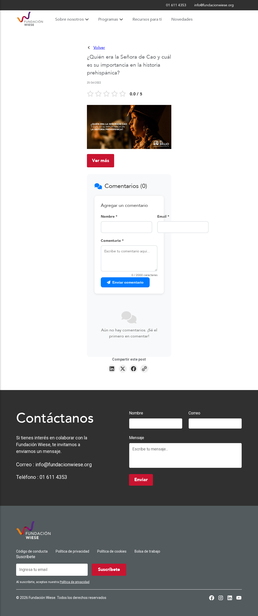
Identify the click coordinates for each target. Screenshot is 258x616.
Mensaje (136, 437)
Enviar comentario (128, 282)
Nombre (136, 413)
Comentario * (112, 240)
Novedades (181, 19)
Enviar (141, 480)
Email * (163, 216)
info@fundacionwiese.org (63, 464)
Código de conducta (32, 551)
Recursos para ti (147, 19)
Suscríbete (25, 556)
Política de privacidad (72, 551)
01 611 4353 (53, 477)
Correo (194, 413)
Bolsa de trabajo (147, 551)
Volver (99, 47)
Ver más (100, 161)
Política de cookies (111, 551)
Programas (108, 19)
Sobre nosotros (69, 19)
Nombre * (109, 216)
